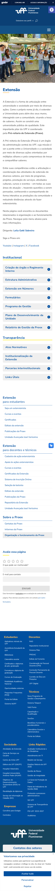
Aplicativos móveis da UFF (13, 642)
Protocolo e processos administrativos (36, 794)
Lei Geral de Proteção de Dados (37, 781)
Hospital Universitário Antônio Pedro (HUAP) (12, 774)
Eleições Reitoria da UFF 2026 (37, 765)
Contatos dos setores (27, 848)
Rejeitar (27, 886)
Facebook (34, 245)
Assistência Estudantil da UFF (15, 649)
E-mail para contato (12, 574)
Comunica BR (20, 2)
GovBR (4, 2)
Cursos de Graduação (13, 677)
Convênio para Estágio (12, 811)
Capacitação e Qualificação (33, 713)
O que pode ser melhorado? (15, 565)
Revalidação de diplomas (12, 791)
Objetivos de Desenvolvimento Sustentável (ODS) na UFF (11, 783)
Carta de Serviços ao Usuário (11, 754)
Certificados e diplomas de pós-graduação (14, 665)
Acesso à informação (38, 2)
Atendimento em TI (35, 755)
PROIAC (32, 655)
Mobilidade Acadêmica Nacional (13, 682)
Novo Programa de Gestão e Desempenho (37, 697)
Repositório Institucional (39, 646)
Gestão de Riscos (34, 771)
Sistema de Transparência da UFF (38, 805)
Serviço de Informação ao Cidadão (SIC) (13, 797)
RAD (31, 641)
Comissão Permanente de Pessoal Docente (39, 671)
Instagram (18, 245)
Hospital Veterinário (11, 769)
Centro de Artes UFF (11, 760)
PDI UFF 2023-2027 (36, 811)
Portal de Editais (11, 699)
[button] (51, 9)
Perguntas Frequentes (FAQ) (13, 694)
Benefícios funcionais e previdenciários (37, 724)
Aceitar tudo (27, 873)
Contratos (7, 815)
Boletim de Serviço (35, 760)
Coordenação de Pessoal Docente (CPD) (39, 664)
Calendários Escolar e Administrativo (36, 730)
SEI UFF (31, 800)
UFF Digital (33, 683)
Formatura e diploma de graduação (14, 671)
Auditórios (32, 815)
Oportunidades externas (14, 688)
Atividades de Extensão (12, 749)
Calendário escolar (12, 659)
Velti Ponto (32, 707)
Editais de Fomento (37, 659)
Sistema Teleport (34, 703)
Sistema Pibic (34, 650)
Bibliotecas (9, 655)
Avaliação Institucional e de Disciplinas (37, 750)
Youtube (7, 245)
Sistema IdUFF (10, 704)
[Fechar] (53, 853)
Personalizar (27, 880)
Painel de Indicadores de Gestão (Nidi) (37, 788)
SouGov (31, 718)
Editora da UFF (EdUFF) (12, 764)
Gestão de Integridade (36, 775)
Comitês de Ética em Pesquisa (37, 678)
